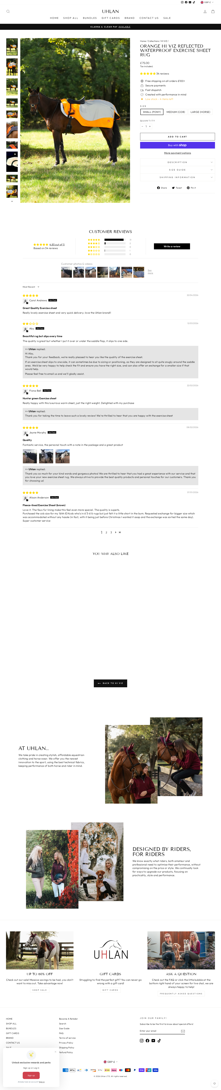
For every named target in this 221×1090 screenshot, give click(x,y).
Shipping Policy (66, 1047)
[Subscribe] (183, 1031)
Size (143, 106)
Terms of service (67, 1038)
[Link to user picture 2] (46, 456)
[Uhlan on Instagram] (141, 1040)
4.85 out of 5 (57, 244)
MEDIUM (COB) (176, 111)
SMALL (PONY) (152, 111)
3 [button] (111, 532)
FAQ (61, 1033)
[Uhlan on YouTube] (153, 1040)
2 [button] (106, 532)
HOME (54, 17)
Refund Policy (66, 1052)
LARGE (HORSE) (200, 111)
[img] (30, 295)
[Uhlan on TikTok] (159, 1040)
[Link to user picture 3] (62, 456)
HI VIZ (164, 41)
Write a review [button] (172, 246)
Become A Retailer (68, 1018)
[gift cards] (110, 950)
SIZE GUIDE (177, 169)
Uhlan (110, 11)
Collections (153, 41)
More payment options (177, 152)
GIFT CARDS (111, 17)
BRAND (130, 17)
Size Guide (64, 1028)
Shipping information (178, 177)
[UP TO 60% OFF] (40, 950)
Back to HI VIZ (112, 683)
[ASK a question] (181, 950)
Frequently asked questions (181, 993)
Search (62, 1023)
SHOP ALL (70, 17)
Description (178, 162)
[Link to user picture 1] (30, 456)
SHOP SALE (39, 990)
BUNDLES (90, 17)
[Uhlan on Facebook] (147, 1040)
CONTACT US (149, 17)
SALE (167, 17)
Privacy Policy (66, 1042)
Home (143, 41)
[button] (148, 73)
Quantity (147, 120)
